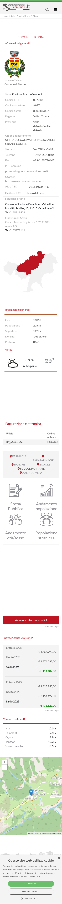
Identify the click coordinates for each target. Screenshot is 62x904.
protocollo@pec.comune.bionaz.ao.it (26, 171)
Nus (8, 728)
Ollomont (11, 732)
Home (5, 16)
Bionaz (36, 16)
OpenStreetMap (44, 833)
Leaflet (31, 833)
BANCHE (19, 464)
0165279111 (17, 230)
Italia (13, 16)
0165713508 (17, 212)
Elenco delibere (35, 193)
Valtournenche (14, 746)
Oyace (9, 737)
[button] (31, 898)
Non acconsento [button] (31, 891)
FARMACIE (19, 456)
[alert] (31, 879)
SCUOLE (45, 464)
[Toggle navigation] (47, 9)
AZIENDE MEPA (32, 472)
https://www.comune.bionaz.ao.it (24, 180)
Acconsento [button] (31, 883)
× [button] (59, 858)
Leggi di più (34, 876)
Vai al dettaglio (52, 626)
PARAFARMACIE (43, 460)
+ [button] (5, 762)
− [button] (5, 767)
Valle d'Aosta (24, 16)
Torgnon (10, 741)
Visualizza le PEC (39, 186)
